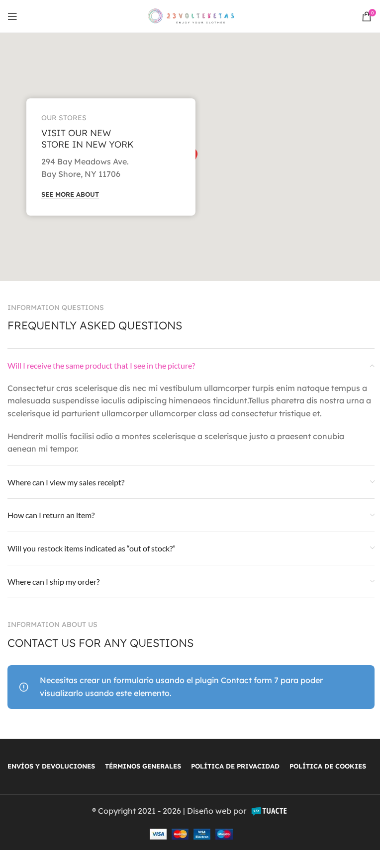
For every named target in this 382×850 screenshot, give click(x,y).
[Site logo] (191, 15)
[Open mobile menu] (12, 16)
